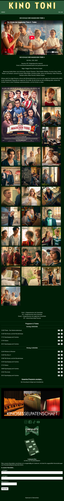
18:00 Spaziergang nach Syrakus (10, 368)
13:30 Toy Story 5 (6, 355)
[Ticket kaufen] (58, 330)
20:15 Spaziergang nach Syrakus (10, 344)
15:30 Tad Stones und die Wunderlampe (12, 333)
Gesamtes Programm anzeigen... (32, 379)
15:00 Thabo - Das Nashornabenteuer (11, 330)
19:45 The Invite (5, 372)
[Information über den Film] (62, 330)
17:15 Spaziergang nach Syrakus (10, 337)
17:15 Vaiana (4, 365)
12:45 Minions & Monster (8, 351)
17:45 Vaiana (4, 340)
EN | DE (61, 12)
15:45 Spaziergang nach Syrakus (10, 361)
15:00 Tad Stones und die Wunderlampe (12, 358)
